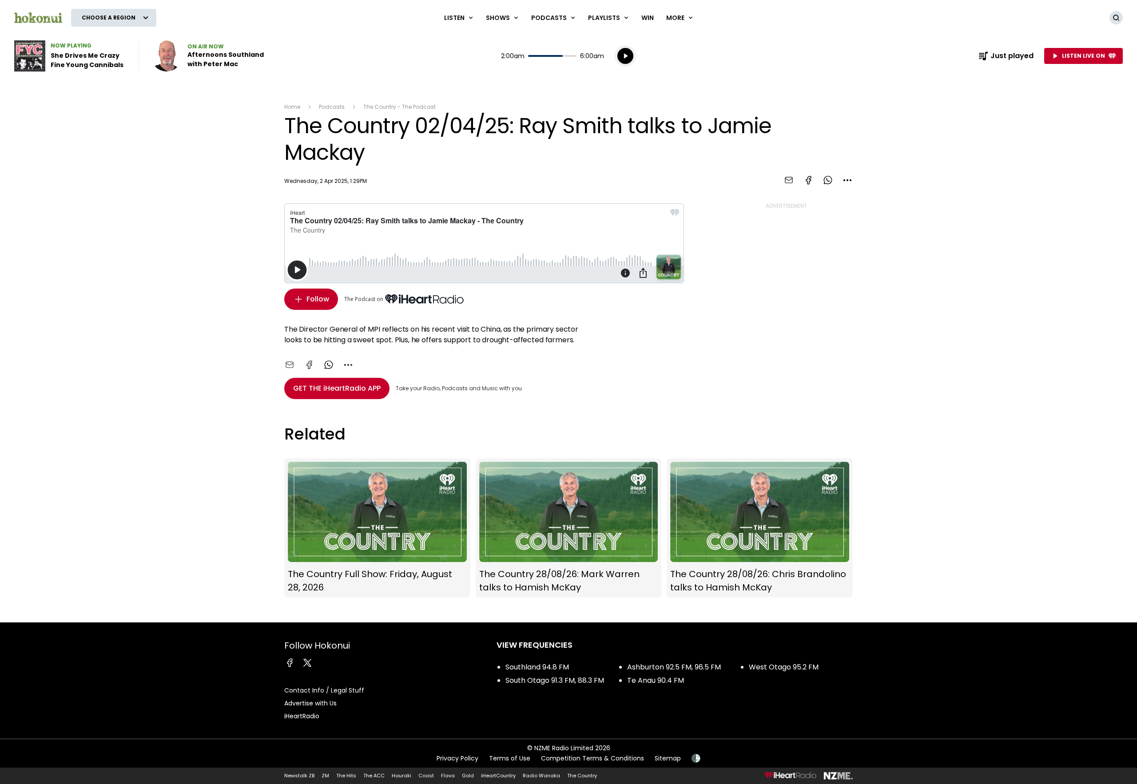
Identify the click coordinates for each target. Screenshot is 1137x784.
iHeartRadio (301, 716)
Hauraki (401, 775)
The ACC (374, 775)
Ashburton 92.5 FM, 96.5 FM (674, 667)
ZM (325, 775)
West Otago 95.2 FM (784, 667)
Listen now (208, 55)
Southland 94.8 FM (537, 667)
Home (292, 107)
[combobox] (847, 180)
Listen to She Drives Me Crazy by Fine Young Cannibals (71, 55)
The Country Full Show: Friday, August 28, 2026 (377, 528)
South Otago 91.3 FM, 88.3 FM (554, 680)
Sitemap (668, 758)
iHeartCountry (498, 775)
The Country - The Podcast (399, 107)
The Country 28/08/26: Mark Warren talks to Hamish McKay (569, 528)
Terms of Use (509, 758)
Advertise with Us (310, 703)
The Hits (346, 775)
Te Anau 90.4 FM (655, 680)
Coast (426, 775)
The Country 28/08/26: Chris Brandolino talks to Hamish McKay (760, 528)
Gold (468, 775)
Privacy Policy (457, 758)
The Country (582, 775)
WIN (647, 17)
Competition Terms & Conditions (592, 758)
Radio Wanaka (541, 775)
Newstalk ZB (299, 775)
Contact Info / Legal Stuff (324, 690)
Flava (448, 775)
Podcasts (332, 107)
